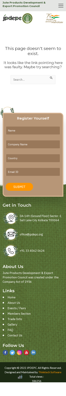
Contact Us (15, 335)
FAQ (10, 330)
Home (11, 297)
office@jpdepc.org (31, 234)
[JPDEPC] (18, 18)
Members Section (19, 314)
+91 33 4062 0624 (32, 250)
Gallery (12, 324)
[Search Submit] (51, 77)
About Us (14, 303)
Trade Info (15, 319)
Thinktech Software (49, 372)
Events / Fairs (17, 308)
